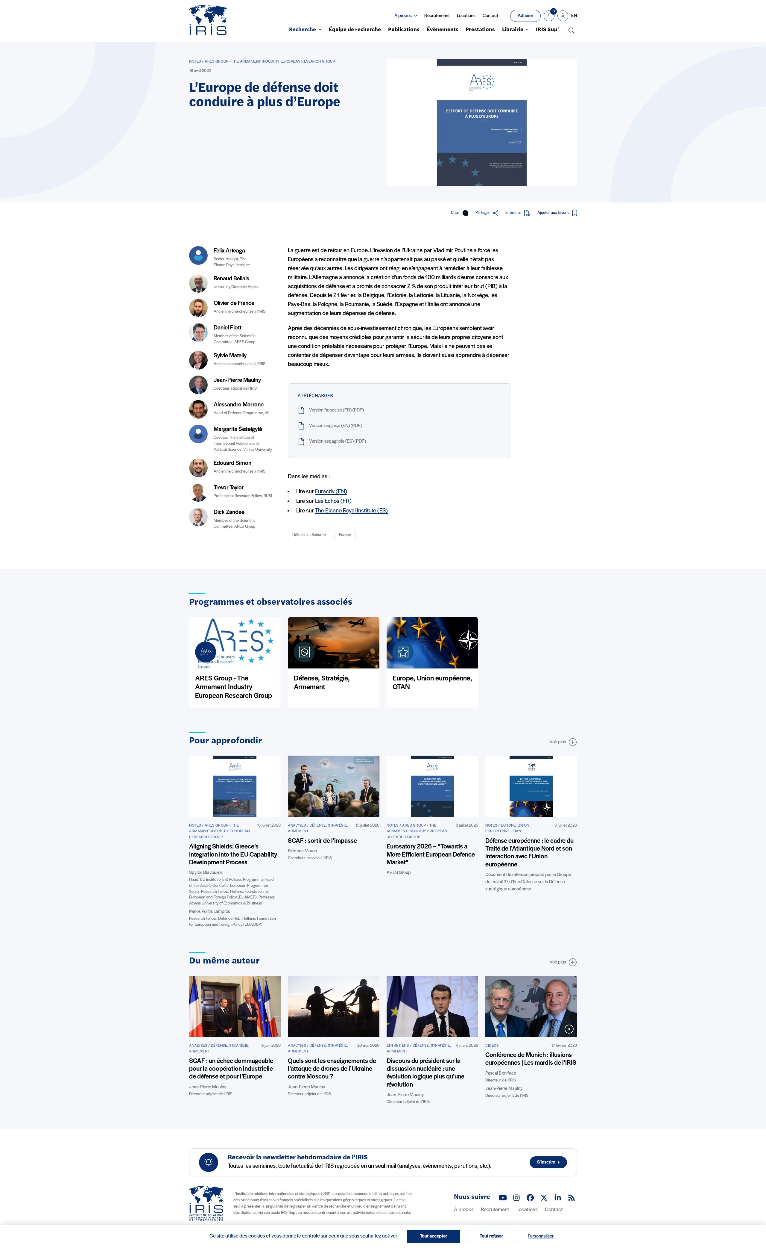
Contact (490, 15)
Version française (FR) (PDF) (336, 410)
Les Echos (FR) (333, 501)
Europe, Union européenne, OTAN (432, 683)
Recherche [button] (302, 30)
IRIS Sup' (547, 30)
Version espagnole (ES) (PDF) (337, 441)
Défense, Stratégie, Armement (322, 683)
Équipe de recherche (355, 30)
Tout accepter (433, 1236)
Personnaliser (541, 1236)
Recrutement (437, 15)
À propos (464, 1210)
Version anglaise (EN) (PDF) (335, 425)
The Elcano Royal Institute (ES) (351, 511)
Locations (466, 15)
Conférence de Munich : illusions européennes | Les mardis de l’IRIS (530, 1059)
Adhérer (525, 15)
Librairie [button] (512, 30)
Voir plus (558, 742)
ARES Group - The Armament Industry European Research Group (233, 687)
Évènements (442, 30)
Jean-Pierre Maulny (237, 380)
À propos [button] (403, 15)
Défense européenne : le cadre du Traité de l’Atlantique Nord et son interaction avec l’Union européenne (529, 853)
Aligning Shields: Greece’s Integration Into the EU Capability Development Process (233, 854)
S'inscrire (546, 1162)
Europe (345, 535)
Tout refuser (491, 1236)
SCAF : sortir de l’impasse (322, 841)
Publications (404, 30)
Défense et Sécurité (309, 535)
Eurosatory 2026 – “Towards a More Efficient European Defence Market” (431, 854)
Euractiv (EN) (331, 492)
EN (574, 15)
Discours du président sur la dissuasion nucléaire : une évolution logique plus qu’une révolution (425, 1073)
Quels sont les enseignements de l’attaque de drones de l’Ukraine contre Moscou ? (332, 1069)
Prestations (480, 30)
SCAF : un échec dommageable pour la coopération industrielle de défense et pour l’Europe (231, 1069)
